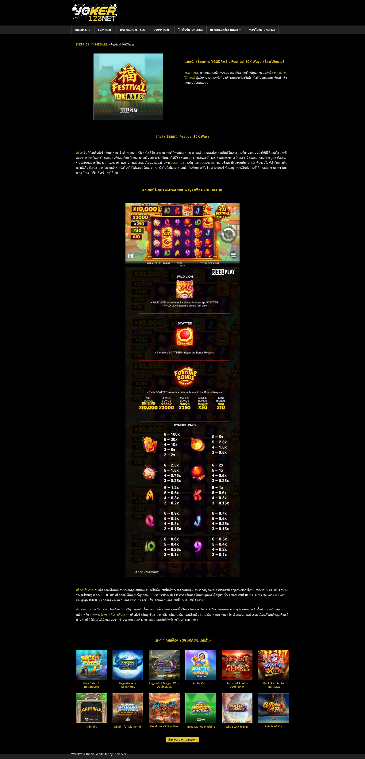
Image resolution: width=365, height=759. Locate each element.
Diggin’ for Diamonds (127, 726)
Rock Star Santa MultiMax (273, 685)
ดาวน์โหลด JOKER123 (261, 30)
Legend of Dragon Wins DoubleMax (164, 685)
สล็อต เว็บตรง (84, 590)
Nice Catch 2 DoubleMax (91, 685)
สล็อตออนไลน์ (85, 609)
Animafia (91, 726)
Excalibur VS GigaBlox (164, 726)
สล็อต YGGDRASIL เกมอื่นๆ (182, 739)
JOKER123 (81, 30)
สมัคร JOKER (105, 30)
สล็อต (79, 152)
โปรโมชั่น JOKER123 (190, 30)
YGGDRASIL (191, 73)
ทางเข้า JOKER (162, 30)
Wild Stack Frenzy (237, 726)
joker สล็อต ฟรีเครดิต (115, 614)
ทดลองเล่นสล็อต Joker (224, 30)
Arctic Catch (201, 683)
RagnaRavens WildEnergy (127, 685)
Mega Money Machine (200, 726)
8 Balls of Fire (273, 726)
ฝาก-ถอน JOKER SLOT (133, 30)
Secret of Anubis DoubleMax (237, 685)
